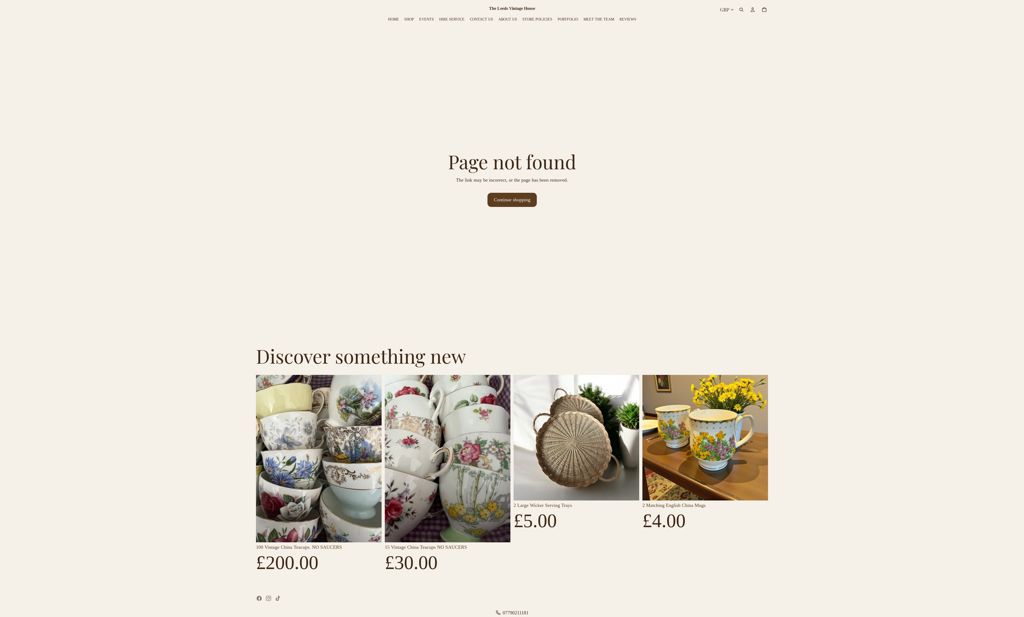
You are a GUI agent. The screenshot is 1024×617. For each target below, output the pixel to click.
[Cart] (764, 9)
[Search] (741, 9)
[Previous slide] (264, 458)
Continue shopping (512, 199)
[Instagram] (268, 598)
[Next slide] (374, 458)
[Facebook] (259, 598)
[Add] (373, 534)
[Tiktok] (278, 598)
